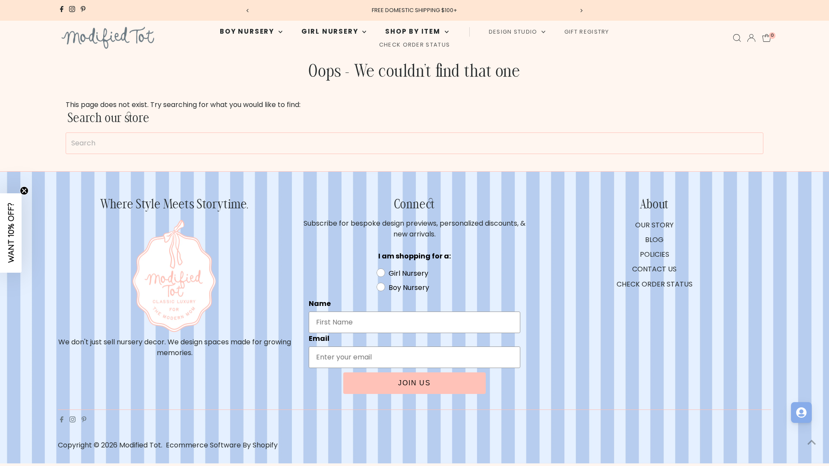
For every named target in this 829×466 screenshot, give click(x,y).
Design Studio (514, 32)
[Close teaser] (24, 190)
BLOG (654, 240)
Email (319, 338)
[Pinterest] (83, 10)
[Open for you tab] (801, 412)
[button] (11, 233)
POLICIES (654, 254)
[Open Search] (737, 38)
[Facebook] (62, 10)
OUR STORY (654, 225)
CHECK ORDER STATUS (414, 45)
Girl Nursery (330, 31)
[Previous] (247, 10)
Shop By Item (413, 31)
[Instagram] (72, 10)
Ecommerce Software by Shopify (222, 445)
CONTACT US (654, 269)
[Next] (581, 10)
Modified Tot (140, 445)
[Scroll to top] (811, 442)
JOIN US (414, 383)
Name (320, 304)
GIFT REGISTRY (586, 32)
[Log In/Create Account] (751, 38)
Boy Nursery (248, 31)
